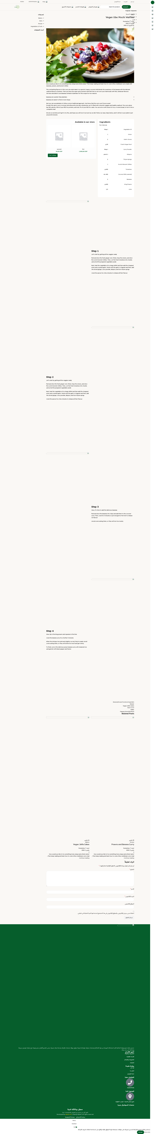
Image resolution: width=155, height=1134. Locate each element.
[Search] (101, 7)
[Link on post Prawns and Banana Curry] (112, 788)
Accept (140, 1132)
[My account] (16, 1)
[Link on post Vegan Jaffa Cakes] (67, 788)
